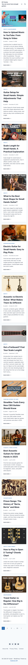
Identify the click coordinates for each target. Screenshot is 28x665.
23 (17, 628)
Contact (21, 648)
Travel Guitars (13, 447)
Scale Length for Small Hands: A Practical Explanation (13, 148)
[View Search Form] (25, 4)
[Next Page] (21, 628)
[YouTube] (18, 644)
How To (5, 29)
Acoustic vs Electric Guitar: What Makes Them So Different (13, 300)
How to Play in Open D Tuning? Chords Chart (13, 552)
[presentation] (14, 19)
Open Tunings (11, 546)
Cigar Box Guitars (8, 399)
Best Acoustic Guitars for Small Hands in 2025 (11, 453)
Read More (7, 65)
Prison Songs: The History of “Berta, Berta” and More (12, 504)
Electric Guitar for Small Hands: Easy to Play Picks (13, 249)
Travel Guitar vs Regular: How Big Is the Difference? (12, 601)
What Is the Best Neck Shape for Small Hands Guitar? (13, 199)
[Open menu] (21, 4)
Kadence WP (14, 660)
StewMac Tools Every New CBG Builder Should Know (13, 405)
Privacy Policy (14, 648)
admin (6, 41)
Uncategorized (12, 29)
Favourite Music (7, 498)
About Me (5, 648)
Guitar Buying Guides (9, 243)
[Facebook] (10, 644)
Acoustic (5, 447)
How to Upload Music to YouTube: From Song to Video (13, 35)
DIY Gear (16, 399)
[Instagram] (15, 644)
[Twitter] (12, 644)
